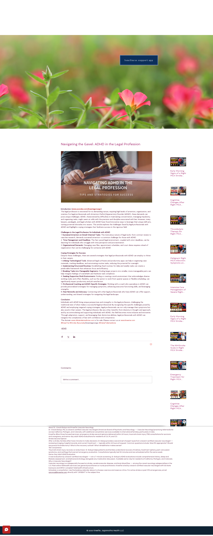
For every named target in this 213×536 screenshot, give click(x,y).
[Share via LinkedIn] (74, 337)
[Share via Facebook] (62, 337)
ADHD (64, 328)
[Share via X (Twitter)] (68, 337)
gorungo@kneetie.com (58, 472)
